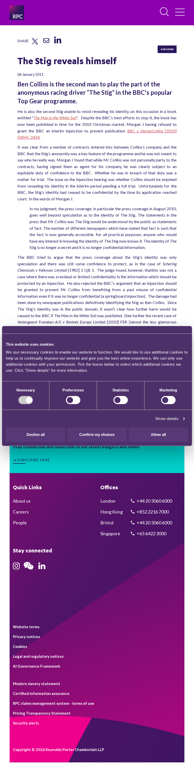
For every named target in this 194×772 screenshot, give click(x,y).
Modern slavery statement (36, 683)
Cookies (20, 646)
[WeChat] (28, 570)
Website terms (26, 626)
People (20, 522)
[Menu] (180, 13)
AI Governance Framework (36, 666)
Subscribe (167, 49)
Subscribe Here (33, 460)
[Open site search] (164, 12)
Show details (166, 418)
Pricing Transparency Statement (41, 713)
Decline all (36, 434)
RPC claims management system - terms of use (53, 703)
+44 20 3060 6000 (154, 501)
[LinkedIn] (57, 43)
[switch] (73, 400)
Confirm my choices (97, 434)
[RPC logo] (16, 12)
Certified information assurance (41, 693)
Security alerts (26, 723)
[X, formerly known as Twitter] (35, 43)
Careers (21, 511)
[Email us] (46, 42)
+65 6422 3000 (151, 533)
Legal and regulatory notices (38, 656)
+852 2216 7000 (152, 511)
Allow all (158, 434)
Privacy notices (26, 636)
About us (22, 501)
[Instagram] (16, 567)
